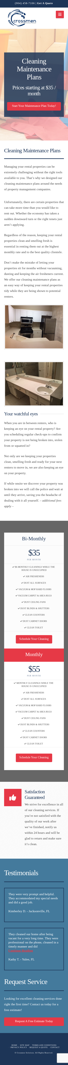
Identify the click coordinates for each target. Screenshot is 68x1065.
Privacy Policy (19, 1047)
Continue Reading (20, 950)
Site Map (24, 1045)
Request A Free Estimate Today (34, 1021)
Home (14, 1045)
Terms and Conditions (44, 1045)
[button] (60, 14)
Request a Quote (39, 1047)
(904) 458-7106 (25, 3)
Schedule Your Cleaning (34, 638)
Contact (55, 1047)
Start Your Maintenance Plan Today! (34, 105)
